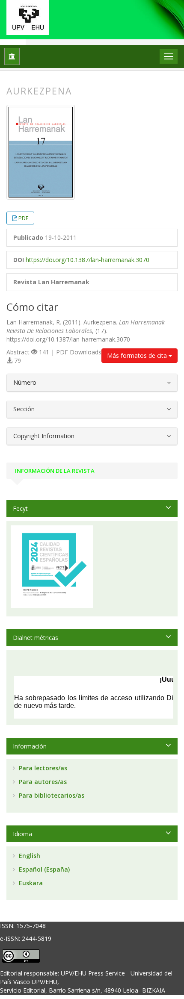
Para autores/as (42, 782)
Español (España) (43, 869)
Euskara (30, 883)
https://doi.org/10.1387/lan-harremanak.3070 (87, 260)
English (28, 856)
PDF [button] (23, 218)
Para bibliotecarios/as (50, 795)
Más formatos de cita (138, 355)
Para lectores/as (42, 768)
